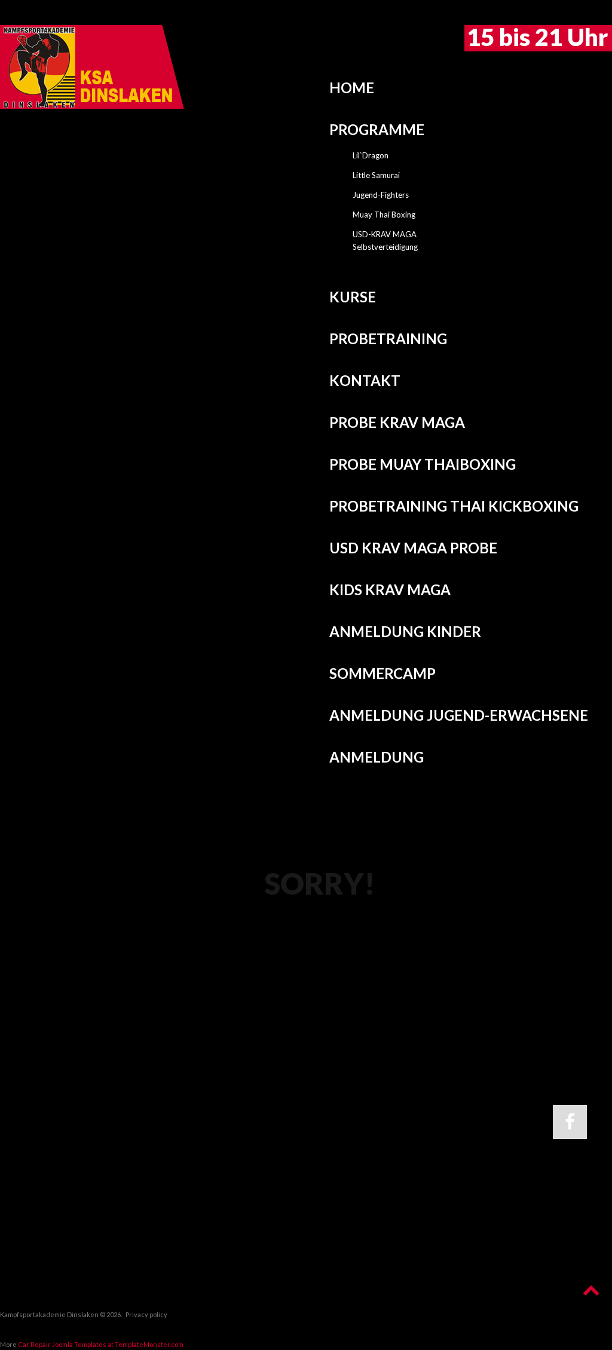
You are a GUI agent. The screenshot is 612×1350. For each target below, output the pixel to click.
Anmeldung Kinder (405, 631)
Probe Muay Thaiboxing (422, 464)
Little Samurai (376, 175)
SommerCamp (382, 673)
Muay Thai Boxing (384, 214)
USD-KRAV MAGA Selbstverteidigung (385, 240)
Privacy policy (146, 1314)
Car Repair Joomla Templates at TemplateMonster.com (100, 1344)
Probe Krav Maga (397, 422)
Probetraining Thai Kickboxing (454, 506)
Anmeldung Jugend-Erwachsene (458, 715)
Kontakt (364, 380)
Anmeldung (376, 757)
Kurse (352, 296)
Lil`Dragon (370, 155)
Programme (376, 129)
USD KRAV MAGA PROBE (413, 547)
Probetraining (388, 338)
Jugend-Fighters (381, 195)
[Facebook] (570, 1122)
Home (351, 87)
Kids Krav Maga (390, 589)
